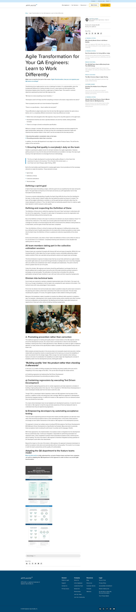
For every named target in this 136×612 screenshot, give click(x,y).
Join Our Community (79, 597)
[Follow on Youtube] (114, 609)
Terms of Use (102, 580)
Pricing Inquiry (65, 588)
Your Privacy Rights (104, 596)
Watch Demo (94, 5)
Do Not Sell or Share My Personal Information (105, 592)
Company (93, 1)
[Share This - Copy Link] (41, 563)
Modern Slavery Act (104, 588)
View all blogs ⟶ (31, 556)
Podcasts (89, 588)
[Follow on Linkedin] (100, 609)
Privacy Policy (102, 583)
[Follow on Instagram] (110, 609)
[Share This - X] (29, 563)
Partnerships (77, 591)
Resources (83, 5)
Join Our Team (78, 594)
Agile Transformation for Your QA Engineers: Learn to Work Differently (46, 13)
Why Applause (65, 5)
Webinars (89, 591)
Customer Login (101, 1)
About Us (76, 580)
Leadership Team (78, 586)
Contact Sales (105, 5)
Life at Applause (78, 583)
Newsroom (77, 588)
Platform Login (65, 580)
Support (64, 583)
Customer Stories (91, 586)
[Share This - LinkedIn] (27, 563)
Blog (27, 13)
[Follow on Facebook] (107, 609)
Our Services (75, 5)
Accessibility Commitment (105, 586)
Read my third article (31, 455)
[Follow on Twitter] (103, 609)
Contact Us (64, 586)
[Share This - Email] (38, 563)
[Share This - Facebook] (32, 563)
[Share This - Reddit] (35, 563)
